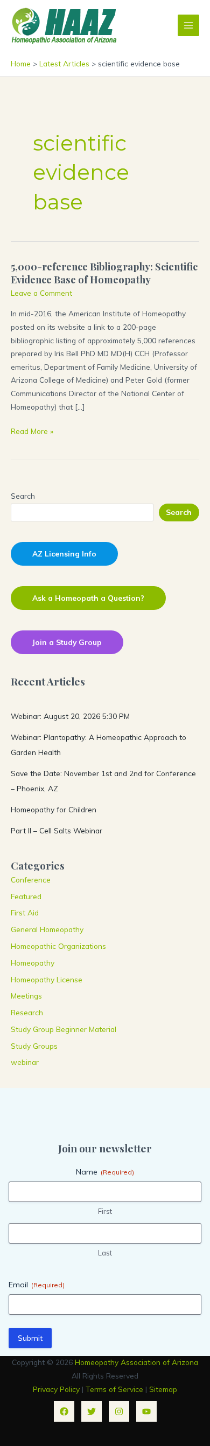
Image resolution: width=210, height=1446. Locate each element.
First (105, 1211)
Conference (31, 879)
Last (105, 1252)
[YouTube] (146, 1411)
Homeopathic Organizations (58, 946)
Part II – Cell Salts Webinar (56, 830)
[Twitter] (91, 1411)
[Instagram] (119, 1411)
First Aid (25, 912)
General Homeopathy (47, 929)
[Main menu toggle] (189, 26)
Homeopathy (32, 962)
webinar (25, 1062)
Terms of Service (114, 1389)
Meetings (26, 995)
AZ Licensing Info (64, 553)
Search (23, 495)
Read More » (32, 432)
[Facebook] (64, 1411)
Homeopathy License (46, 979)
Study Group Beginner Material (63, 1029)
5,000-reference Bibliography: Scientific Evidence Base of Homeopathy (104, 273)
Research (27, 1012)
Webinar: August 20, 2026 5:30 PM (70, 716)
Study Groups (34, 1045)
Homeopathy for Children (53, 809)
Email (37, 1284)
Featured (26, 896)
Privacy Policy (56, 1389)
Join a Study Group (67, 642)
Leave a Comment (41, 292)
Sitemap (163, 1389)
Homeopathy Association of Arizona (136, 1362)
